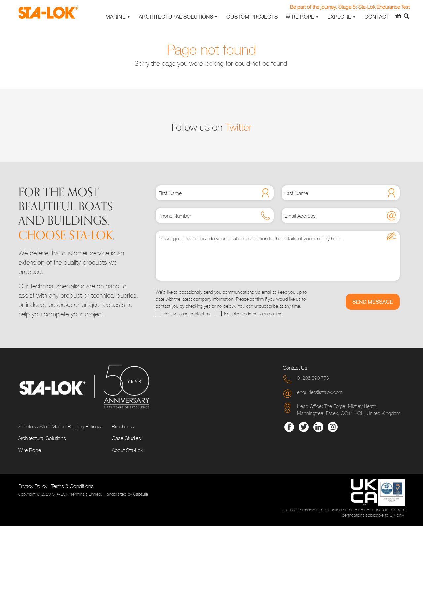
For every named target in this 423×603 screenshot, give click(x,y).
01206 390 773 (313, 378)
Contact (377, 16)
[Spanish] (406, 6)
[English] (374, 6)
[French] (382, 6)
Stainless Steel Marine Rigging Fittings (59, 426)
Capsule (140, 494)
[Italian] (398, 6)
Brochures (123, 426)
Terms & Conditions (72, 486)
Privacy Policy (32, 486)
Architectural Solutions (176, 16)
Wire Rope (300, 16)
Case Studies (126, 438)
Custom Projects (252, 16)
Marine (115, 16)
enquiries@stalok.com (320, 392)
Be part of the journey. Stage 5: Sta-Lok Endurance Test (350, 7)
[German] (390, 6)
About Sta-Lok (127, 450)
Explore (339, 16)
